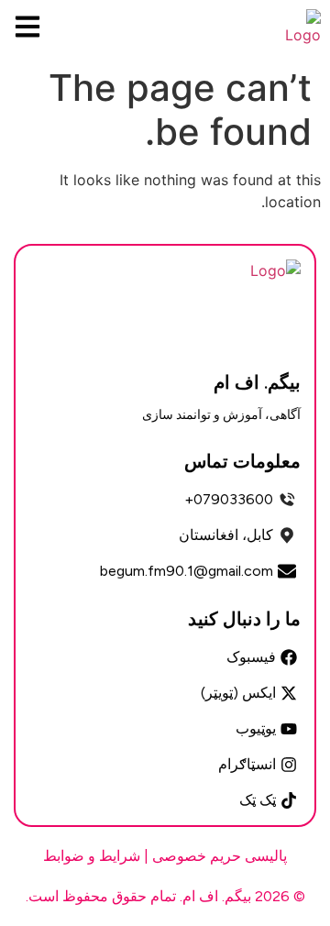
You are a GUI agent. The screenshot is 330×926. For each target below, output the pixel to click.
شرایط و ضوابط (91, 856)
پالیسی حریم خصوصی (219, 856)
